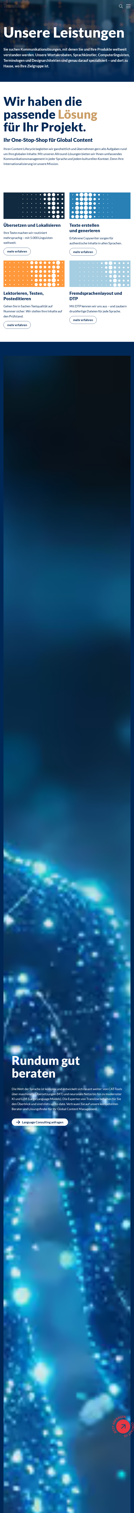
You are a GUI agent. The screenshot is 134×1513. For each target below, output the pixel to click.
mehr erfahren (17, 251)
